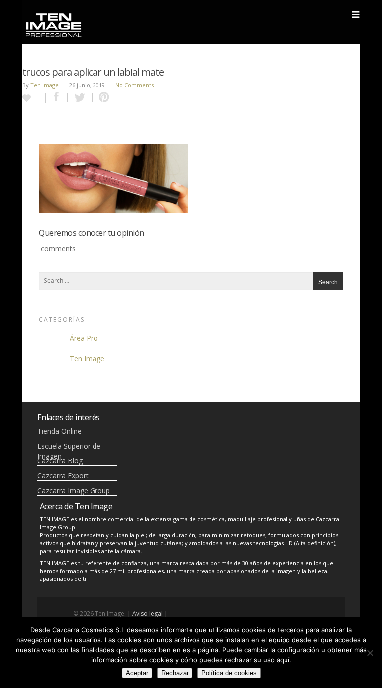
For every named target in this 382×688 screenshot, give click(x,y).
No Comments (134, 85)
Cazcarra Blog (60, 460)
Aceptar (137, 673)
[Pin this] (102, 97)
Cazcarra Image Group (73, 490)
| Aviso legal (145, 613)
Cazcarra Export (63, 475)
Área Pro (84, 338)
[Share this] (57, 97)
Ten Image (44, 85)
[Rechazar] (370, 653)
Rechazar (175, 673)
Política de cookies (229, 673)
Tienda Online (59, 431)
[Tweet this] (80, 97)
